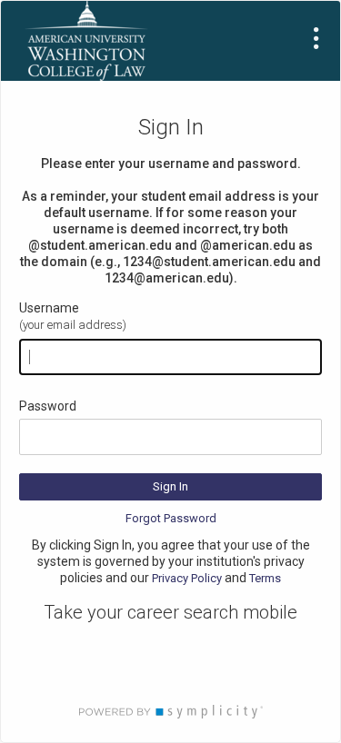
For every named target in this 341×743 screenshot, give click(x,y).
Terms (265, 578)
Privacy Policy (187, 578)
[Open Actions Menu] (316, 38)
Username (49, 308)
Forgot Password (170, 518)
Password (47, 406)
